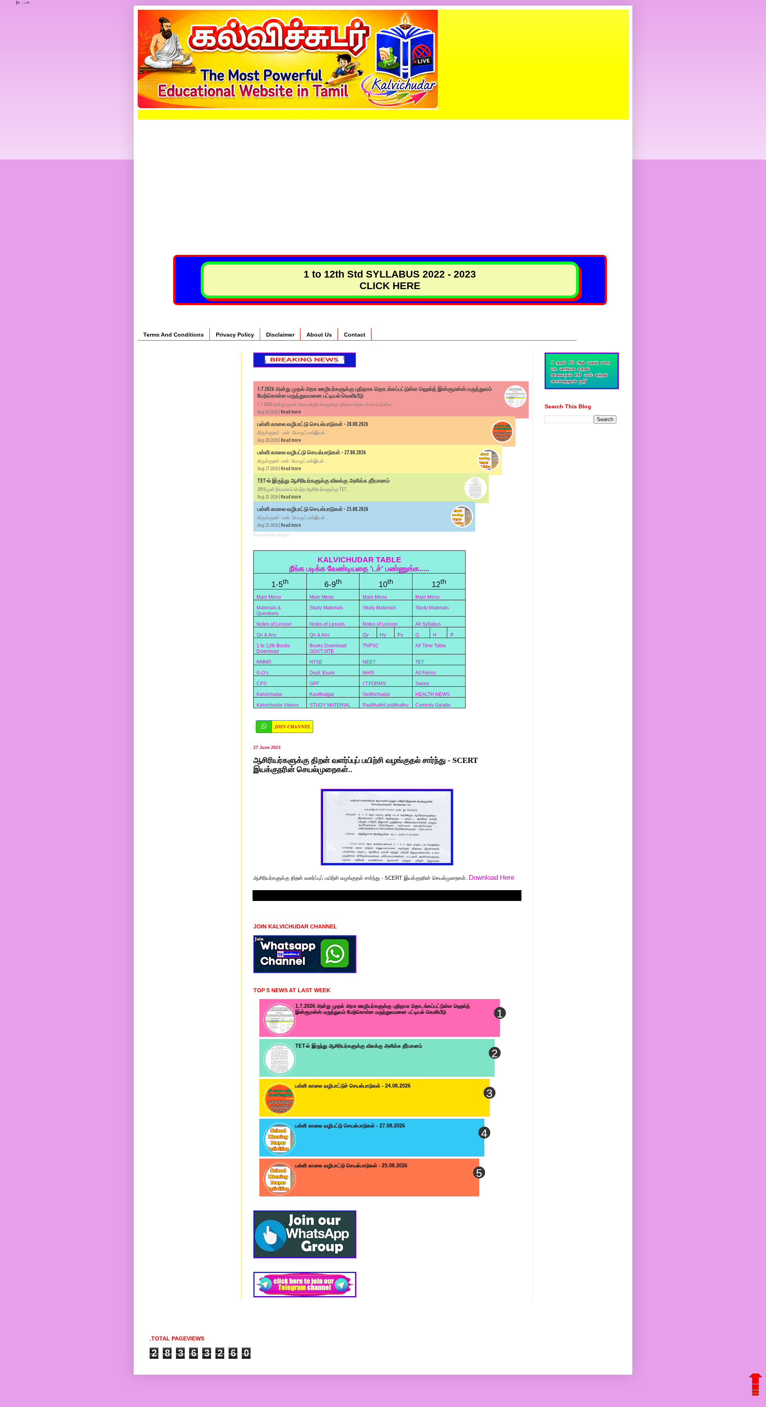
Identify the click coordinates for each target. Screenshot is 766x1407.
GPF (314, 683)
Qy (366, 635)
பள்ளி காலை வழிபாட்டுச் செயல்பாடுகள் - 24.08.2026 (353, 1086)
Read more (291, 411)
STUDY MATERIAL (330, 705)
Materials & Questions (269, 610)
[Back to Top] (755, 1389)
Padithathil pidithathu (386, 705)
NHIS (368, 673)
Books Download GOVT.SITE (328, 648)
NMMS (264, 662)
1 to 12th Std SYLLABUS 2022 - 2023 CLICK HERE (390, 279)
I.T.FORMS (374, 683)
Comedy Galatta (432, 705)
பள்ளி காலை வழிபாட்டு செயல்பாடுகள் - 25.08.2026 (312, 509)
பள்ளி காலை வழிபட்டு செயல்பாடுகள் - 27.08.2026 (311, 452)
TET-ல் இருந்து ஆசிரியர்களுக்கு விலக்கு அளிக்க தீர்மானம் (323, 480)
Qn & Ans (266, 635)
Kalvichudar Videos (278, 705)
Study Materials (326, 608)
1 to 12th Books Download (273, 648)
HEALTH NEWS (432, 694)
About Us (319, 334)
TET (419, 662)
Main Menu (269, 597)
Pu (400, 635)
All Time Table (430, 645)
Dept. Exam (322, 673)
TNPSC (371, 645)
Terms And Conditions (173, 334)
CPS (262, 683)
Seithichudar (376, 694)
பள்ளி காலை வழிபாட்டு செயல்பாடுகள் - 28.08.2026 (312, 424)
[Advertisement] (383, 175)
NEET (369, 662)
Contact (354, 334)
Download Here (491, 877)
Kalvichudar (269, 694)
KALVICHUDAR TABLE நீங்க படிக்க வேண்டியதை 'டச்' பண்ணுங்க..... (359, 564)
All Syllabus (428, 624)
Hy (383, 635)
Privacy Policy (235, 334)
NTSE (316, 662)
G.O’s (262, 673)
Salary (422, 683)
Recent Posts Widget (271, 535)
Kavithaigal (322, 694)
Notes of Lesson (274, 624)
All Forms (425, 673)
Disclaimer (280, 334)
